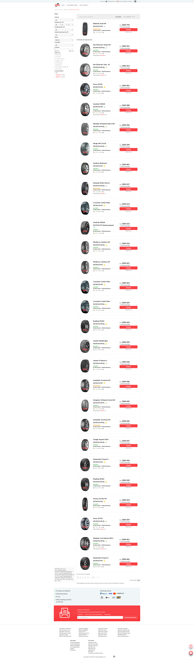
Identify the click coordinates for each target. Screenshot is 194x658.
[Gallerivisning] (134, 16)
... (90, 577)
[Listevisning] (132, 16)
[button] (191, 645)
